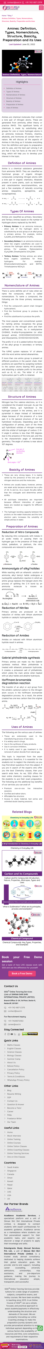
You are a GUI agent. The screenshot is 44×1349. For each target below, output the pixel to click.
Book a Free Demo (22, 973)
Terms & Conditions (16, 1076)
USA (9, 1195)
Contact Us (12, 1101)
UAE (9, 1192)
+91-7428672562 (15, 1021)
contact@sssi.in (14, 2)
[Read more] (22, 1346)
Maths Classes (13, 1045)
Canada (10, 1174)
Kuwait (10, 1181)
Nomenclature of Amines (15, 95)
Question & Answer (15, 1104)
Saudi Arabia (13, 1167)
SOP (9, 1097)
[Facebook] (5, 1034)
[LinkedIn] (15, 1034)
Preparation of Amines (14, 104)
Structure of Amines (13, 98)
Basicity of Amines (13, 101)
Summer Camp (13, 1059)
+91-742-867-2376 (33, 2)
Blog (9, 1090)
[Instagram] (9, 1034)
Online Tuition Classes (17, 1146)
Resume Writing (14, 1094)
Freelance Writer (14, 1118)
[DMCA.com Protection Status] (30, 1033)
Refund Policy (13, 1066)
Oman (9, 1178)
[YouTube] (12, 1034)
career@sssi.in (14, 1024)
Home (10, 1132)
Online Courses (14, 1143)
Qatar (9, 1188)
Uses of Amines (12, 108)
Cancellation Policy (15, 1069)
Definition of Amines (13, 88)
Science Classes (14, 1052)
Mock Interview (14, 1136)
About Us (11, 1062)
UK (8, 1199)
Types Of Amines (12, 92)
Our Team (11, 1122)
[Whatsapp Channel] (19, 1034)
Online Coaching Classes (18, 1150)
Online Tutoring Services (18, 1153)
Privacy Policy (13, 1073)
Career (10, 1111)
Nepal (9, 1185)
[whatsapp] (40, 1328)
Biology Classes (14, 1055)
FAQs (9, 1115)
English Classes (14, 1048)
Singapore (11, 1171)
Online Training (13, 1139)
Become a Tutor (14, 1108)
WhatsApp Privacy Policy (18, 1080)
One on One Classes (16, 1157)
